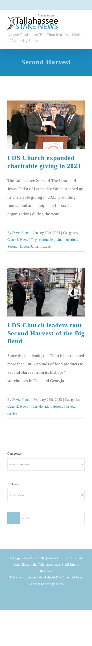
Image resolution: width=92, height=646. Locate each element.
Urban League (18, 253)
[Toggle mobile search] (74, 25)
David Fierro (21, 233)
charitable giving (20, 246)
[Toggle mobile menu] (83, 25)
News (55, 240)
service (55, 429)
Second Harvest (65, 246)
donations (43, 246)
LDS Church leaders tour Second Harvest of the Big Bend (46, 340)
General (43, 240)
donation (14, 429)
